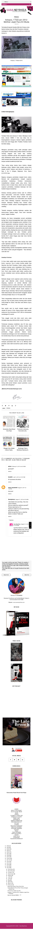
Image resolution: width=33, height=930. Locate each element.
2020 (8, 855)
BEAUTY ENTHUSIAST (16, 810)
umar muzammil (12, 487)
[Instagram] (18, 760)
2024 (8, 849)
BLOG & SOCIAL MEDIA (16, 811)
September (11, 874)
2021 (8, 853)
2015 (8, 863)
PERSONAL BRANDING (16, 828)
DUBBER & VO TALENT (16, 816)
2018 (8, 858)
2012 (8, 867)
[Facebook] (10, 760)
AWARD (16, 809)
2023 (8, 850)
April (9, 881)
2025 (8, 847)
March (9, 883)
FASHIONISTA (16, 819)
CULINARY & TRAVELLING (16, 815)
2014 (8, 864)
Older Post (27, 574)
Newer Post (6, 574)
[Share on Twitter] (6, 406)
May (9, 880)
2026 (8, 846)
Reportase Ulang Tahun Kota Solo (16, 886)
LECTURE (16, 823)
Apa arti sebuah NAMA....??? (14, 895)
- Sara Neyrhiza (23, 926)
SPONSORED (16, 837)
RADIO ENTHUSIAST (16, 833)
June (9, 878)
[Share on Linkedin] (12, 406)
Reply (10, 471)
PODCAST (16, 829)
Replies (11, 520)
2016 (8, 861)
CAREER (17, 814)
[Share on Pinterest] (9, 406)
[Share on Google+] (16, 406)
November (10, 870)
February (10, 884)
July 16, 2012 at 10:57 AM (19, 477)
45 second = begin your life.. (14, 890)
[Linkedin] (22, 760)
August (10, 875)
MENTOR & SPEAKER (16, 827)
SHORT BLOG (16, 836)
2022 (8, 852)
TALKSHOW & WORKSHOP (16, 838)
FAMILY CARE (16, 818)
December (10, 869)
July (9, 877)
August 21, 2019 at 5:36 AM (22, 499)
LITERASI (16, 824)
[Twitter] (14, 760)
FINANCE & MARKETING (16, 820)
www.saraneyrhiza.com (19, 602)
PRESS (16, 17)
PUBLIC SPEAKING (16, 832)
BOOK (16, 813)
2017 (8, 860)
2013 (8, 866)
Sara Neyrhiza (16, 524)
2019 (8, 856)
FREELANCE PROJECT (16, 822)
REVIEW (16, 834)
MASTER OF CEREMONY (16, 826)
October (10, 872)
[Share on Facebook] (2, 406)
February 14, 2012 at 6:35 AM (19, 466)
